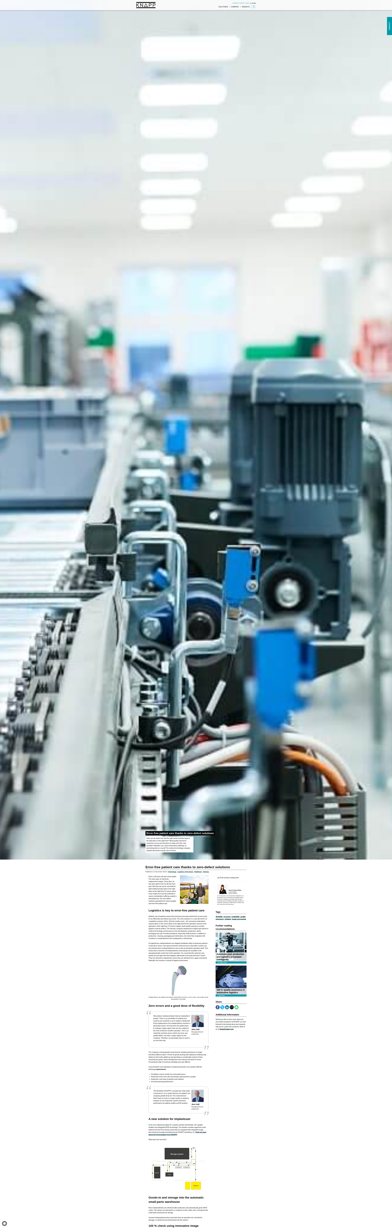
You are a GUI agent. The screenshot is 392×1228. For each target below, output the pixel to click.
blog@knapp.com (226, 1029)
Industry (206, 872)
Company (235, 7)
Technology (172, 872)
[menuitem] (235, 3)
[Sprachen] (255, 3)
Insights (246, 7)
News (247, 3)
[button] (4, 1223)
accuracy (227, 917)
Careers (235, 3)
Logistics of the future (185, 872)
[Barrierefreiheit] (251, 3)
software (228, 919)
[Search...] (253, 7)
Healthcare (198, 872)
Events (241, 3)
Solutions (223, 7)
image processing (239, 919)
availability (235, 917)
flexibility (219, 917)
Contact (389, 26)
